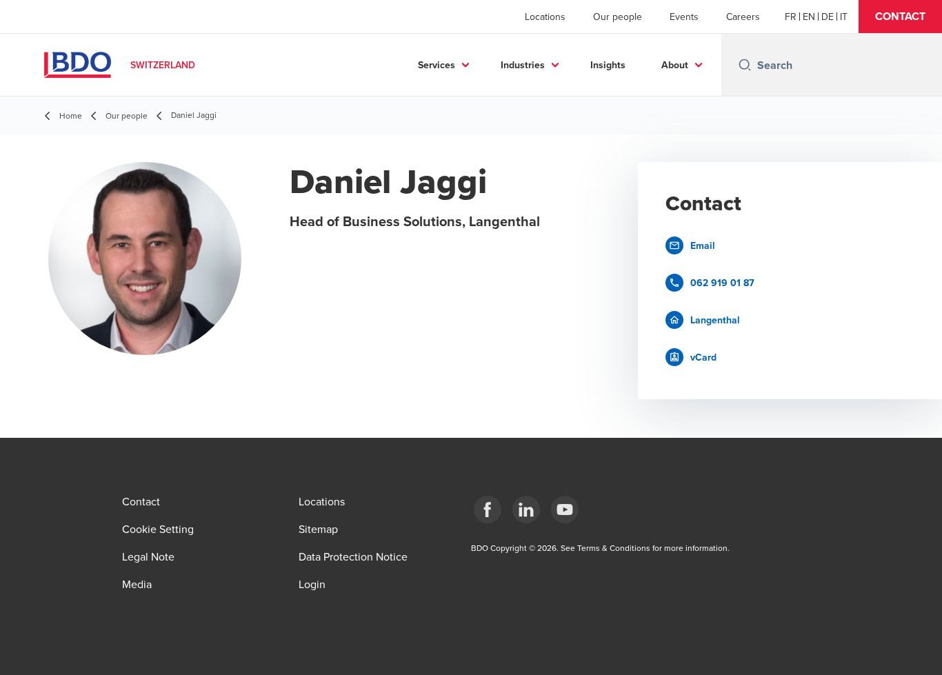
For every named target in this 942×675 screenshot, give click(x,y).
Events (684, 16)
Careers (743, 16)
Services (436, 65)
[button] (900, 16)
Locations (545, 16)
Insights (607, 65)
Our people (617, 16)
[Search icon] (745, 65)
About (674, 65)
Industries (523, 65)
